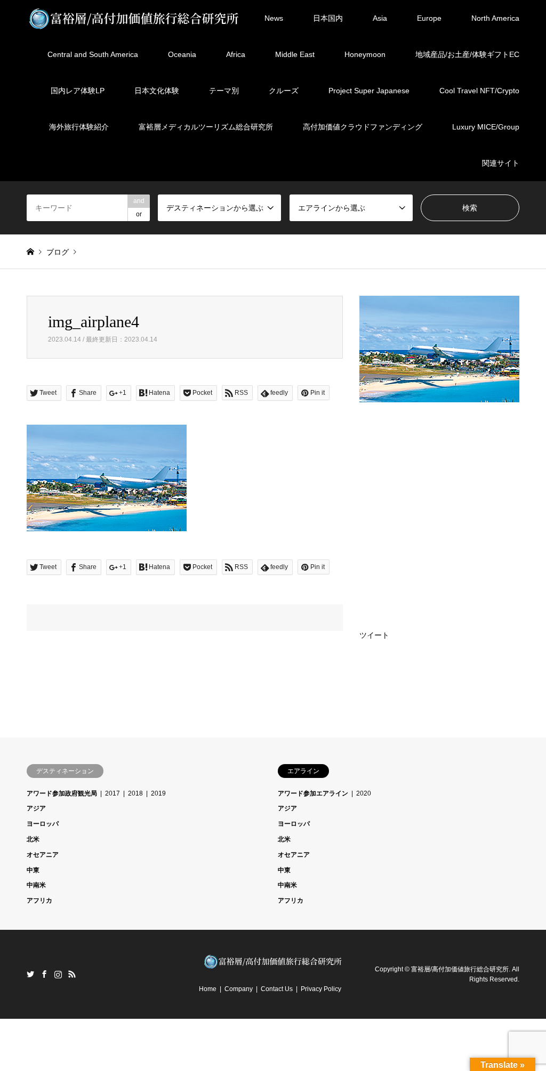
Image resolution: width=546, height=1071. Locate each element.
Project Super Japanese (369, 90)
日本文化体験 (156, 90)
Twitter (30, 974)
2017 (112, 793)
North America (495, 18)
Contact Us (277, 989)
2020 (363, 793)
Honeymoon (365, 54)
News (273, 18)
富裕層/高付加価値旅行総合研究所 (460, 968)
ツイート (374, 635)
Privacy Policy (321, 989)
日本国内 (328, 18)
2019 (158, 793)
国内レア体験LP (78, 90)
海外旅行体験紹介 (79, 127)
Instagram (58, 974)
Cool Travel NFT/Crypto (479, 90)
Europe (429, 18)
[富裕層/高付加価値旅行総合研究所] (134, 18)
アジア (36, 808)
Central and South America (92, 54)
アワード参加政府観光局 (62, 793)
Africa (235, 54)
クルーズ (284, 90)
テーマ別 (224, 90)
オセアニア (43, 854)
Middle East (295, 54)
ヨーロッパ (43, 823)
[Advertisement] (439, 494)
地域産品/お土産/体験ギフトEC (467, 54)
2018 (135, 793)
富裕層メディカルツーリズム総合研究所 (206, 127)
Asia (380, 18)
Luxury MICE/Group (485, 127)
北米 (33, 839)
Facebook (44, 974)
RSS (72, 974)
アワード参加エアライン (313, 793)
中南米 (36, 885)
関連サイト (500, 163)
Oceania (182, 54)
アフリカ (39, 900)
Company (238, 989)
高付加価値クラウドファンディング (362, 127)
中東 (33, 870)
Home (207, 989)
